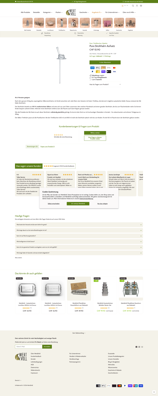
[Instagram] (139, 347)
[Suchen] (133, 5)
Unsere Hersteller (113, 359)
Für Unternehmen (74, 353)
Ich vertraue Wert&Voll (78, 203)
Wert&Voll (30, 385)
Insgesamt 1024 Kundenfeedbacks (63, 166)
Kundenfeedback (36, 356)
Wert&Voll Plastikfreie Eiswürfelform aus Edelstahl (79, 304)
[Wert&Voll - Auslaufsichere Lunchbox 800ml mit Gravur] (27, 289)
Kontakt (33, 359)
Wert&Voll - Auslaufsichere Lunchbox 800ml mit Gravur (27, 304)
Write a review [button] (95, 133)
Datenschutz (35, 367)
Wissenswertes (112, 367)
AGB (32, 364)
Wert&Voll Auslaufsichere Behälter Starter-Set (105, 304)
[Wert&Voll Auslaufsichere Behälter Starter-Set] (105, 289)
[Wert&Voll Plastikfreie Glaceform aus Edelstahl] (131, 289)
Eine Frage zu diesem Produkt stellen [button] (95, 138)
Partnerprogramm (74, 362)
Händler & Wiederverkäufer (77, 356)
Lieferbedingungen (36, 362)
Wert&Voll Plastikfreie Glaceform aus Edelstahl (131, 304)
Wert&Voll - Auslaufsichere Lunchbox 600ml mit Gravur (53, 304)
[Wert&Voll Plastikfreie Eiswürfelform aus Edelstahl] (79, 289)
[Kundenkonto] (137, 5)
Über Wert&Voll (35, 353)
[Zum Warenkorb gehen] (141, 5)
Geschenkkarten (113, 373)
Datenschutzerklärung (86, 199)
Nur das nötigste (102, 203)
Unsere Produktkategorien (116, 356)
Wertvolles (111, 364)
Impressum (34, 373)
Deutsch (17, 380)
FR (127, 5)
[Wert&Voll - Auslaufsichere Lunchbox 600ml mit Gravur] (53, 289)
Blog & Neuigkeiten (114, 362)
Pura (91, 43)
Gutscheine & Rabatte (114, 370)
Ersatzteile (111, 353)
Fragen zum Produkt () (48, 146)
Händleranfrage (74, 359)
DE (122, 5)
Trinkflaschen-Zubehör (100, 43)
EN (125, 5)
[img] (48, 166)
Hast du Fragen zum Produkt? (99, 84)
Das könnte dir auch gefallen (28, 273)
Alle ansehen (18, 257)
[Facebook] (136, 347)
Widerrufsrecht (35, 370)
